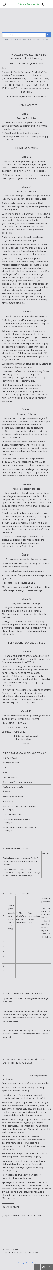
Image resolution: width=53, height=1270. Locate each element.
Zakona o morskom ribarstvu (26, 75)
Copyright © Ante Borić (26, 1263)
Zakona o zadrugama (35, 81)
